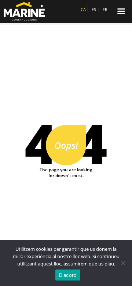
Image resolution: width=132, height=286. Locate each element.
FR (105, 9)
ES (94, 9)
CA (83, 9)
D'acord (68, 275)
